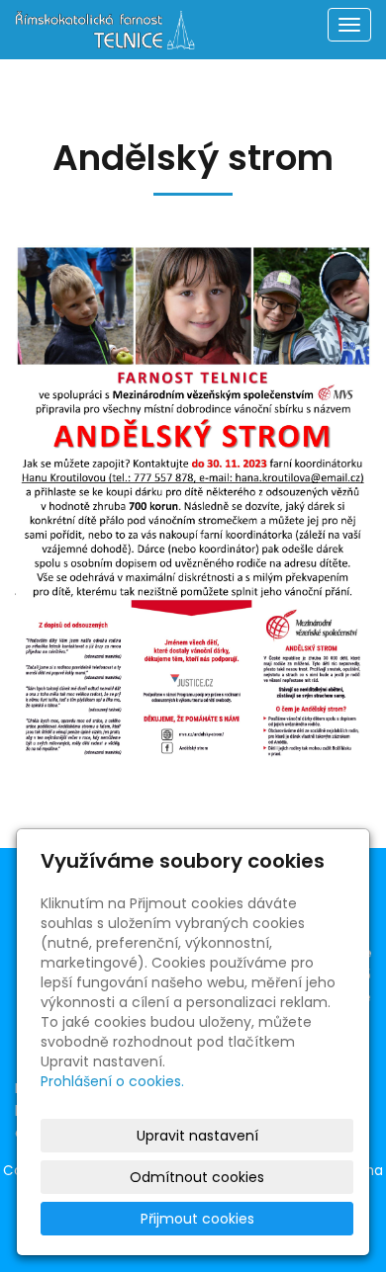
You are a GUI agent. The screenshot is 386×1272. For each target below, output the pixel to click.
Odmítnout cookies (197, 1177)
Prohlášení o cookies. (112, 1081)
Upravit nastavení (197, 1135)
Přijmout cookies (197, 1219)
